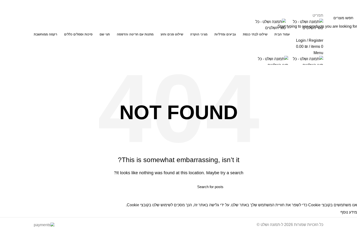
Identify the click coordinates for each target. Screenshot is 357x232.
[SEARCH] (136, 186)
